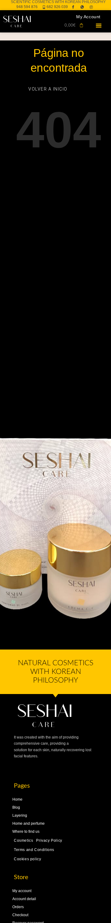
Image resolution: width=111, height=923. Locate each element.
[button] (98, 25)
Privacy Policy (49, 840)
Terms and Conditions (34, 850)
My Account (88, 16)
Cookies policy (27, 859)
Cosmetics (23, 840)
